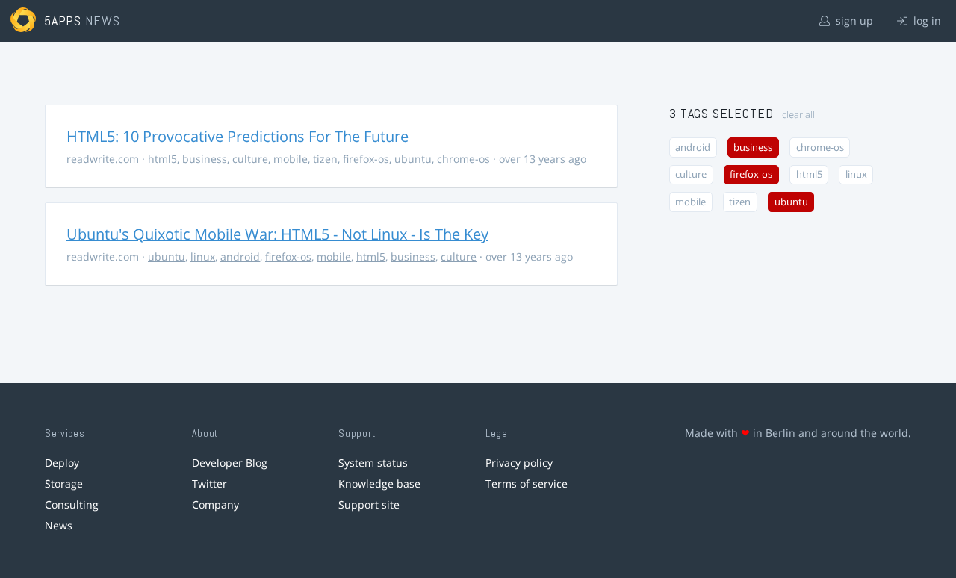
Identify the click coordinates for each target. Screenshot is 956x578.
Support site (369, 504)
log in (925, 20)
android (240, 256)
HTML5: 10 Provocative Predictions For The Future (237, 136)
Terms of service (526, 483)
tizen (325, 159)
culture (250, 159)
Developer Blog (229, 463)
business (204, 159)
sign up (853, 20)
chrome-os (463, 159)
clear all (798, 114)
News (58, 525)
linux (202, 256)
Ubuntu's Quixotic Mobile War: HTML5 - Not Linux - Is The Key (277, 234)
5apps (63, 20)
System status (373, 463)
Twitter (209, 483)
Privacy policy (519, 463)
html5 (162, 159)
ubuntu (413, 159)
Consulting (72, 504)
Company (215, 504)
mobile (290, 159)
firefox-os (366, 159)
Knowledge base (379, 483)
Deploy (62, 463)
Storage (64, 483)
